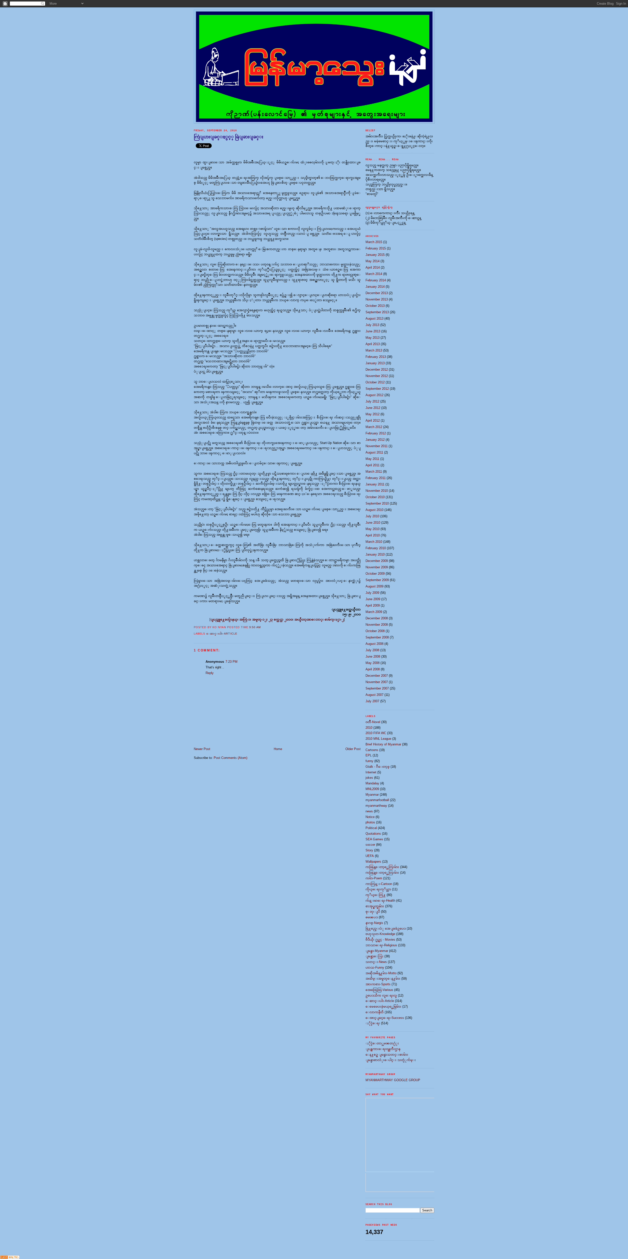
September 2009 (377, 580)
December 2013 (377, 293)
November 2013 (377, 299)
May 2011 (372, 459)
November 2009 (377, 567)
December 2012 (377, 369)
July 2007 (372, 701)
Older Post (353, 749)
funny (369, 761)
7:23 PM (231, 661)
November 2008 (377, 624)
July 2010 (372, 516)
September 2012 (377, 388)
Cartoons (372, 750)
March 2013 (374, 350)
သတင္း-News (376, 962)
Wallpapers (373, 861)
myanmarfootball (377, 800)
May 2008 (372, 663)
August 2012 (374, 395)
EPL (369, 755)
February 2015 (376, 248)
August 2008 (374, 644)
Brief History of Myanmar (383, 744)
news (369, 811)
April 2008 (373, 669)
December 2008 (377, 618)
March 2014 (374, 274)
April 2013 (373, 344)
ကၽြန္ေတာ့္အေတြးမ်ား (382, 867)
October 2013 (375, 306)
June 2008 (373, 656)
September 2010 (377, 503)
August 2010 (374, 510)
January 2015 (375, 255)
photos (370, 822)
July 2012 (372, 401)
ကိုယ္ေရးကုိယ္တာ (378, 889)
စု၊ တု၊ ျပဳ (373, 911)
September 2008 (377, 637)
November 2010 (377, 491)
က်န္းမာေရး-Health (380, 900)
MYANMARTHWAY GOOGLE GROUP (393, 1080)
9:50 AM (255, 627)
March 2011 (374, 471)
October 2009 (375, 573)
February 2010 (376, 548)
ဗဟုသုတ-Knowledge (380, 934)
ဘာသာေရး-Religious (381, 945)
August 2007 (374, 695)
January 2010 (375, 554)
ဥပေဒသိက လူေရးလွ (381, 995)
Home (278, 749)
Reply (210, 673)
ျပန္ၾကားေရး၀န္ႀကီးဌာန (383, 1049)
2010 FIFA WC (376, 733)
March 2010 (374, 542)
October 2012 (375, 382)
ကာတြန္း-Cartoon (379, 884)
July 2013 (372, 325)
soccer (370, 844)
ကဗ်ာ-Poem (374, 878)
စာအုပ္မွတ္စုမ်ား (375, 906)
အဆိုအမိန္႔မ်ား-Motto (381, 973)
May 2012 (372, 414)
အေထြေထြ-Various (379, 990)
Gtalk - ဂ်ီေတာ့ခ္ (378, 766)
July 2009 (372, 593)
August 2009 (374, 586)
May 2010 (372, 529)
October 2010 (375, 497)
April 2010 (373, 535)
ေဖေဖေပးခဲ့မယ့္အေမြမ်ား (383, 1006)
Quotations (373, 833)
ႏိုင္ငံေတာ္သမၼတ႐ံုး (382, 1043)
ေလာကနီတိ (375, 1012)
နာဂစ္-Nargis (374, 923)
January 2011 (375, 484)
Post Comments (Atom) (230, 758)
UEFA (370, 856)
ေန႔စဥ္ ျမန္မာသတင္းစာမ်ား (387, 1054)
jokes (369, 777)
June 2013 (373, 331)
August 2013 (374, 318)
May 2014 (372, 261)
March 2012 (374, 427)
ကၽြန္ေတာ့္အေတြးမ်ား (382, 872)
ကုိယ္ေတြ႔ (376, 895)
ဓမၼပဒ (372, 917)
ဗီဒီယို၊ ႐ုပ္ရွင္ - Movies (380, 939)
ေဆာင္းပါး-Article (221, 633)
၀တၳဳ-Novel (373, 722)
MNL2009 (372, 789)
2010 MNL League (378, 738)
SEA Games (374, 839)
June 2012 (373, 408)
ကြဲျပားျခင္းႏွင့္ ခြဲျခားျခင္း (228, 136)
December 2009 (377, 561)
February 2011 (376, 478)
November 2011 (377, 446)
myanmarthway (376, 805)
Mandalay (372, 783)
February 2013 (376, 357)
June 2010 (373, 522)
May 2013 (372, 337)
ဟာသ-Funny (375, 967)
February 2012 (376, 433)
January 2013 (375, 363)
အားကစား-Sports (378, 984)
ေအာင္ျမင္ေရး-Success (385, 1018)
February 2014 (376, 280)
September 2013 (377, 312)
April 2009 (373, 605)
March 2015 (374, 242)
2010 (369, 727)
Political (371, 828)
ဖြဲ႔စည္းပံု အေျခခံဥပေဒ (386, 928)
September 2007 (377, 688)
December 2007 (377, 675)
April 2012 (373, 420)
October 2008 (375, 631)
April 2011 (372, 465)
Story (369, 850)
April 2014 (373, 267)
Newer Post (202, 749)
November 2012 (377, 376)
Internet (371, 772)
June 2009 (373, 599)
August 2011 (374, 452)
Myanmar (372, 794)
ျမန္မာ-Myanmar (377, 951)
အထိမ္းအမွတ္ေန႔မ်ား (383, 978)
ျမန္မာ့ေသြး (374, 956)
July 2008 (372, 650)
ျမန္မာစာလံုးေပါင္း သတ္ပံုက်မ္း (391, 1060)
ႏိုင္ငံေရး (373, 1023)
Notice (370, 817)
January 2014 (375, 286)
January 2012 (375, 439)
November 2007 (377, 682)
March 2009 (374, 612)
